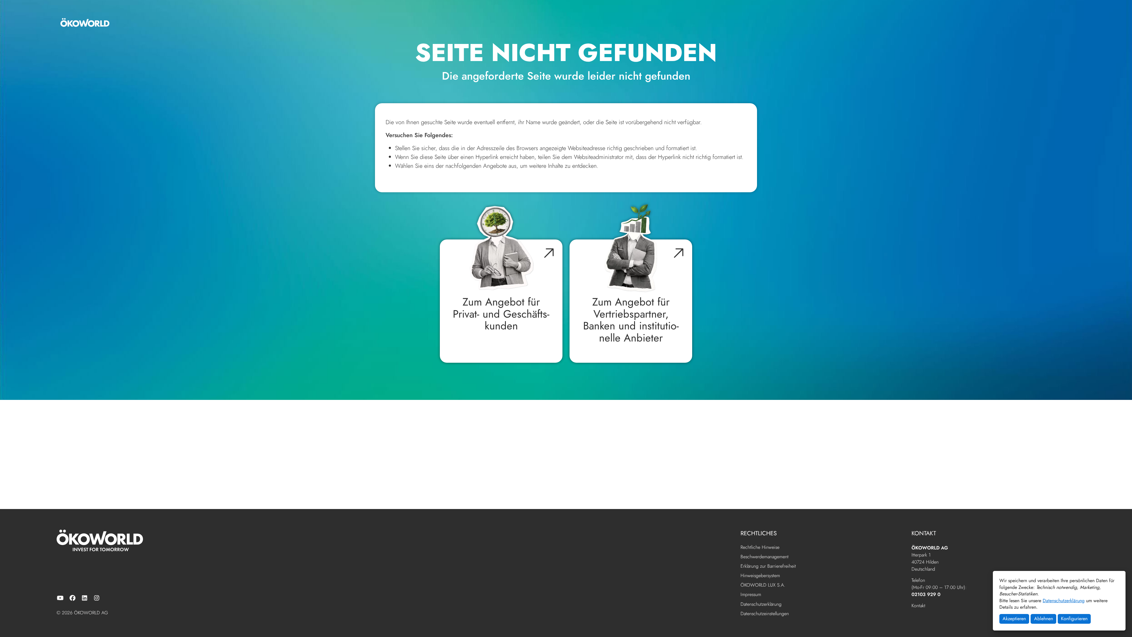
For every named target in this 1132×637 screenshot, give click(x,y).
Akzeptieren (1014, 618)
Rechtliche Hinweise (760, 547)
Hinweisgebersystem (760, 576)
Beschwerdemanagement (765, 557)
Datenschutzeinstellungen (765, 613)
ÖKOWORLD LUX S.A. (763, 585)
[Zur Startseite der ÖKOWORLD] (85, 22)
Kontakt (918, 605)
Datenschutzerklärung (1064, 600)
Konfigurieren (1074, 618)
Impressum (751, 595)
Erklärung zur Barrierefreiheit (768, 566)
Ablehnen (1043, 618)
